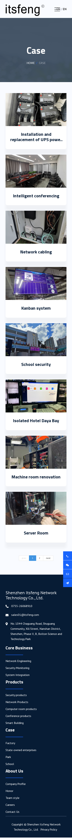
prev (24, 558)
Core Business (19, 647)
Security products (16, 695)
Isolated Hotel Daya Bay (36, 420)
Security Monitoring (17, 668)
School (10, 764)
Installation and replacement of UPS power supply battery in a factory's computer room (36, 142)
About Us (14, 771)
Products (14, 681)
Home (31, 63)
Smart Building (15, 723)
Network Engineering (18, 661)
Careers (10, 805)
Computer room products (21, 709)
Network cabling (36, 251)
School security (36, 364)
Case (10, 729)
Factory (10, 743)
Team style (12, 798)
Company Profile (16, 784)
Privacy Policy (48, 829)
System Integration (18, 675)
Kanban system (36, 308)
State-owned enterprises (21, 750)
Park (8, 757)
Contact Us (12, 812)
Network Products (17, 702)
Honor (9, 791)
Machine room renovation (36, 476)
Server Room (36, 533)
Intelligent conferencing (36, 195)
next (48, 558)
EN (64, 9)
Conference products (18, 716)
